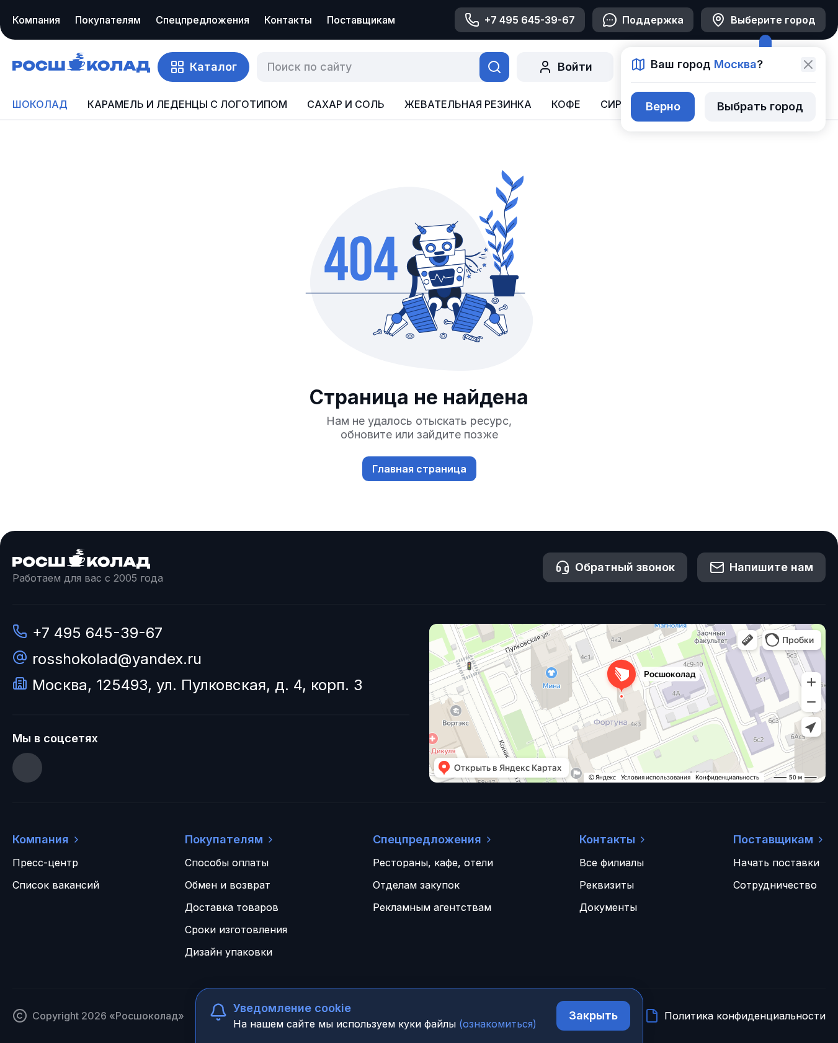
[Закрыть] (808, 64)
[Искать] (494, 67)
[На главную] (81, 64)
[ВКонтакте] (27, 768)
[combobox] (365, 67)
